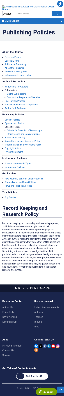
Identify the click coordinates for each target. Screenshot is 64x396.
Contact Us (8, 350)
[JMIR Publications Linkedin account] (49, 346)
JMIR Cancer (11, 20)
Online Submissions (16, 94)
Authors (38, 312)
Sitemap (6, 355)
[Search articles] (57, 13)
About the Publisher (14, 68)
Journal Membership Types (18, 163)
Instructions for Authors (16, 86)
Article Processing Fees (16, 71)
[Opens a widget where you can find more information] (46, 392)
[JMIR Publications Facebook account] (45, 346)
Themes (38, 316)
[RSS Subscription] (36, 350)
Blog (36, 326)
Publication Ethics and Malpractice (21, 104)
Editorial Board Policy (15, 137)
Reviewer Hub (10, 316)
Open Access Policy (14, 123)
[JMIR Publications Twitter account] (41, 346)
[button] (60, 3)
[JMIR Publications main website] (28, 7)
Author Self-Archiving (15, 108)
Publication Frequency (15, 64)
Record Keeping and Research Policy (22, 141)
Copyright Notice (13, 148)
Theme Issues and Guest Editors (20, 182)
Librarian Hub (9, 321)
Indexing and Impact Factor (18, 75)
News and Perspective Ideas (18, 186)
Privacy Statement (14, 152)
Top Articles (10, 197)
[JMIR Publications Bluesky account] (36, 346)
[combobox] (33, 13)
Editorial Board (12, 61)
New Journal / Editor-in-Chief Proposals (24, 178)
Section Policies (12, 120)
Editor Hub (8, 312)
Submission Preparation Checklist (23, 97)
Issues (38, 321)
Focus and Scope (13, 57)
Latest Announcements (46, 307)
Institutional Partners (15, 167)
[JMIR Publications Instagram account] (58, 346)
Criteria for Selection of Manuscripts (24, 130)
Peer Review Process (15, 101)
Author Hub (8, 307)
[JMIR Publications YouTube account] (53, 346)
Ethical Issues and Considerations (23, 134)
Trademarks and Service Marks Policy (23, 144)
